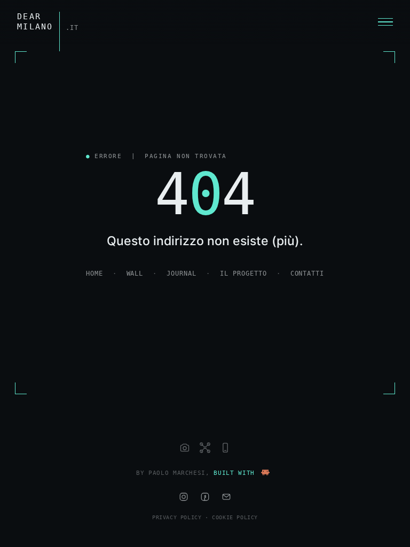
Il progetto (243, 273)
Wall (135, 273)
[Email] (226, 497)
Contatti (307, 273)
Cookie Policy (235, 517)
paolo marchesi (177, 473)
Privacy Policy (176, 517)
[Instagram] (183, 497)
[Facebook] (205, 497)
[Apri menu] (385, 22)
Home (94, 273)
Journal (181, 273)
